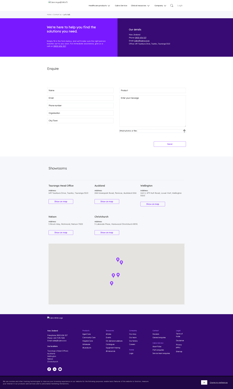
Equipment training (113, 348)
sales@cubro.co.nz (142, 41)
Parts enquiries (158, 350)
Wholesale (86, 344)
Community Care (88, 337)
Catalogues (110, 344)
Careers (132, 344)
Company (158, 5)
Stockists (156, 334)
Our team (133, 337)
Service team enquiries (161, 353)
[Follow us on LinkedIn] (54, 369)
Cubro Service (121, 5)
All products (86, 348)
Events (108, 337)
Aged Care (86, 334)
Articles (108, 334)
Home (49, 14)
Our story (132, 334)
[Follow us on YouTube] (60, 369)
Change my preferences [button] (219, 382)
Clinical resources (138, 5)
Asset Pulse (157, 346)
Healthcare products (98, 5)
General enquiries (159, 337)
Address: (52, 190)
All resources (110, 351)
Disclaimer (180, 340)
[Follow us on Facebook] (49, 369)
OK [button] (204, 382)
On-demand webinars (114, 341)
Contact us (57, 14)
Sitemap (179, 351)
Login (180, 5)
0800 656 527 (59, 46)
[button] (121, 262)
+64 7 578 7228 (59, 338)
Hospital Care (87, 341)
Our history (133, 341)
